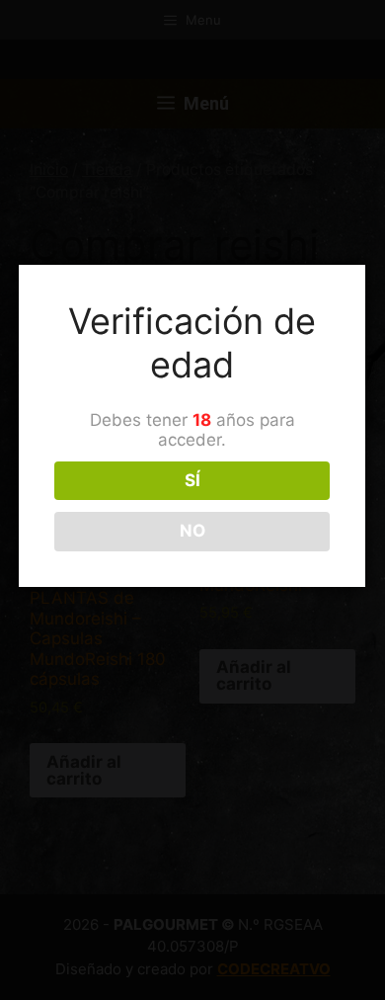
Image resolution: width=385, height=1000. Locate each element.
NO (192, 531)
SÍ (192, 480)
